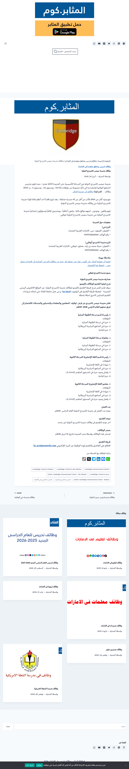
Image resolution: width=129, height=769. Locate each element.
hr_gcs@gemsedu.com (45, 446)
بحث (8, 726)
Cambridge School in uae (99, 474)
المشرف (101, 176)
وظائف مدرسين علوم (114, 649)
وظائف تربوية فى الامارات (48, 587)
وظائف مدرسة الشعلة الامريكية (46, 689)
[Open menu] (5, 43)
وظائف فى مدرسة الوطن (83, 192)
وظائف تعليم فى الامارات (112, 563)
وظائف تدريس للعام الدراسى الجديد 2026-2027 (39, 563)
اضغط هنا (66, 291)
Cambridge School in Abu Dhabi (69, 469)
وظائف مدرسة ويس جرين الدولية (102, 495)
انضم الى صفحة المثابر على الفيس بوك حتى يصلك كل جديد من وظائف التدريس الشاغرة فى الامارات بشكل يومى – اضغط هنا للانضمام (65, 264)
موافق (39, 765)
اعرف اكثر (29, 765)
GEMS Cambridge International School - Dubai (91, 479)
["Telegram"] (114, 43)
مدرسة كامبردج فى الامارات (43, 479)
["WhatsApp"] (94, 43)
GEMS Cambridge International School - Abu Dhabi (67, 474)
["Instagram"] (104, 43)
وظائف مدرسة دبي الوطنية (24, 495)
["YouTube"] (99, 43)
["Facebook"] (124, 43)
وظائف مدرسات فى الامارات (111, 626)
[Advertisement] (64, 73)
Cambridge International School (96, 469)
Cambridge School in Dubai (43, 469)
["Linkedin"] (119, 43)
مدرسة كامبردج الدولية (63, 479)
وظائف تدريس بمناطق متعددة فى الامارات (94, 167)
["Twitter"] (109, 43)
